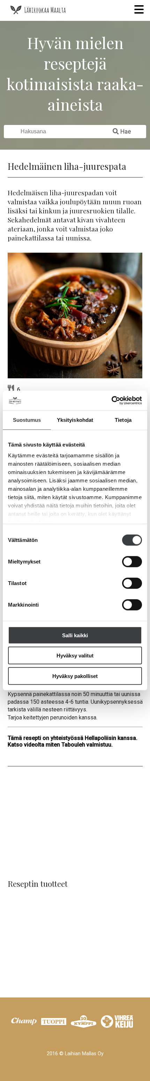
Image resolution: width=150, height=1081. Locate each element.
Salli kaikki (75, 635)
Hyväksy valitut (75, 655)
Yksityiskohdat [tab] (75, 420)
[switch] (132, 561)
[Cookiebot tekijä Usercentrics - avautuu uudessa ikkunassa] (111, 400)
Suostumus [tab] (27, 420)
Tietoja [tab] (123, 420)
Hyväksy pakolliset (75, 676)
